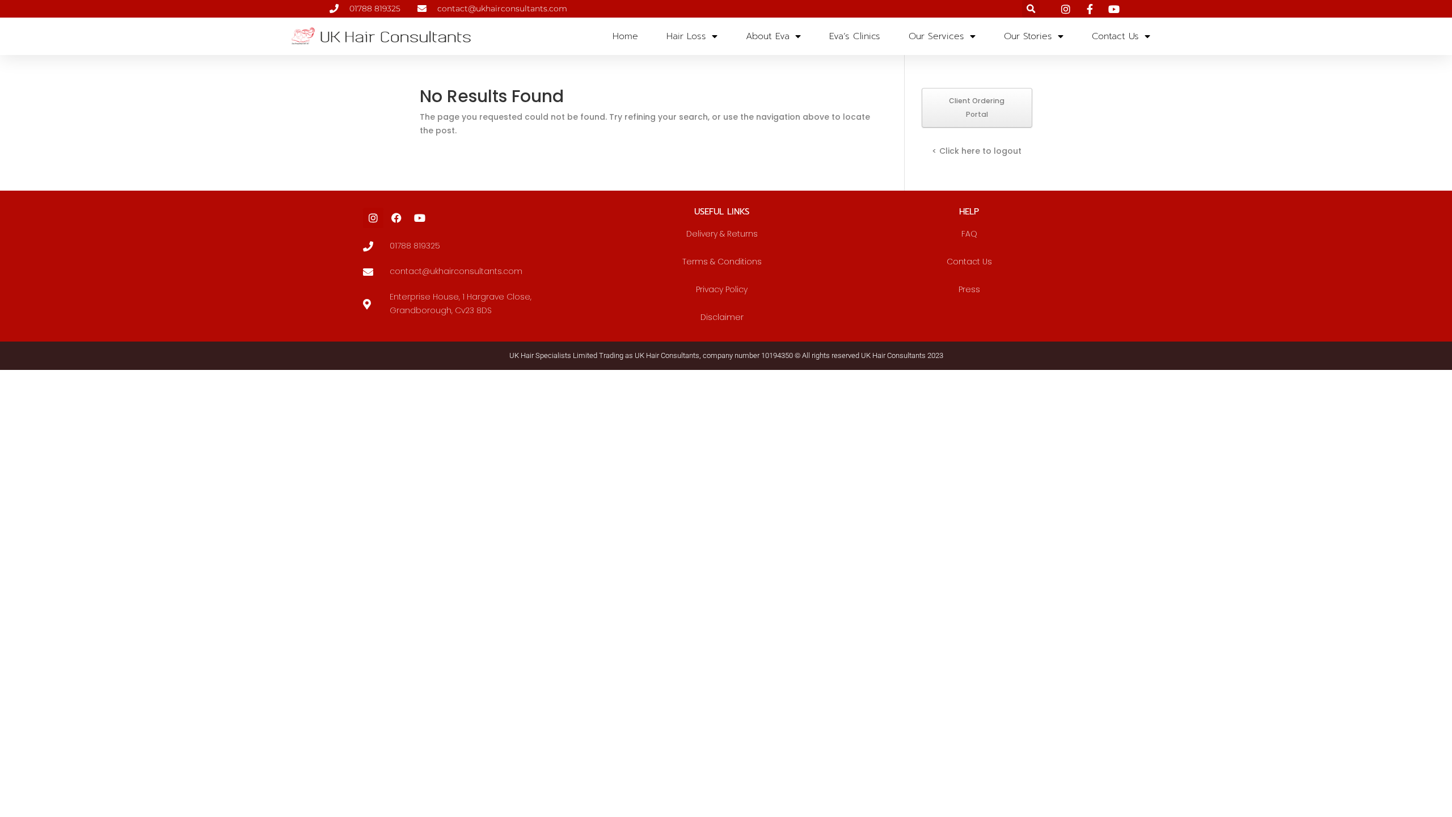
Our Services (936, 36)
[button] (1031, 9)
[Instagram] (373, 218)
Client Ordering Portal (976, 107)
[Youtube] (420, 218)
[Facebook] (396, 218)
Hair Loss (686, 36)
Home (625, 36)
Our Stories (1028, 36)
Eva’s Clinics (854, 36)
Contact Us (1115, 36)
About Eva (768, 36)
